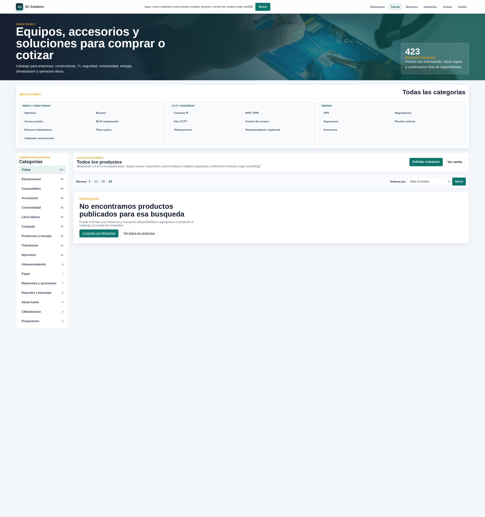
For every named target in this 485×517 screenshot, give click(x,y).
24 (110, 181)
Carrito (462, 6)
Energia (327, 105)
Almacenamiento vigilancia (262, 129)
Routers (101, 112)
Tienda (395, 6)
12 (96, 181)
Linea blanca (42, 217)
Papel (42, 273)
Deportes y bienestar (42, 292)
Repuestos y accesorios (42, 283)
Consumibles (42, 188)
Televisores (42, 245)
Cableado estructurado (39, 138)
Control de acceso (257, 121)
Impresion (42, 255)
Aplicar (459, 181)
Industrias (430, 6)
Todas (42, 169)
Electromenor (42, 179)
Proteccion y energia (42, 236)
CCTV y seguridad (183, 105)
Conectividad (42, 207)
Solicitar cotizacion (426, 161)
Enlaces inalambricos (38, 129)
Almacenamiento (42, 264)
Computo (42, 226)
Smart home (42, 302)
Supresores (331, 121)
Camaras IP (181, 112)
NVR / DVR (252, 112)
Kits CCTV (180, 121)
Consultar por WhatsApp (98, 233)
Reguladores (403, 112)
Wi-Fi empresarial (107, 121)
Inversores (330, 129)
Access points (33, 121)
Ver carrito (454, 162)
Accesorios (42, 198)
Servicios (412, 6)
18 (103, 181)
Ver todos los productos (139, 233)
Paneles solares (405, 121)
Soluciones (377, 6)
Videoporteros (183, 129)
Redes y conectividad (36, 105)
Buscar (263, 6)
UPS (326, 112)
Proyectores (42, 321)
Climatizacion (42, 311)
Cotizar (447, 6)
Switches (30, 112)
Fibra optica (103, 129)
